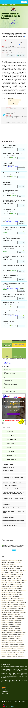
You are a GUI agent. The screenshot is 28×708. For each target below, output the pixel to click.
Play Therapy (4, 600)
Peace (19, 650)
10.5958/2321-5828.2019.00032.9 (11, 288)
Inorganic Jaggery (17, 606)
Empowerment (10, 590)
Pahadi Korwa (4, 580)
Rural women (4, 590)
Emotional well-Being (5, 602)
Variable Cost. (4, 608)
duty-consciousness (5, 564)
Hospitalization (13, 598)
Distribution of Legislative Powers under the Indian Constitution (14, 162)
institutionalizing (11, 568)
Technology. (18, 562)
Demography (4, 574)
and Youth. (22, 652)
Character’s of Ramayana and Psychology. (9, 566)
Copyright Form (9, 380)
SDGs (14, 652)
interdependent (4, 648)
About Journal (5, 4)
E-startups (12, 576)
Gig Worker (4, 584)
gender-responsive (18, 588)
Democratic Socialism (8, 321)
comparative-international (6, 650)
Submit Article (8, 369)
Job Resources (10, 98)
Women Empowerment (19, 610)
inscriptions (15, 656)
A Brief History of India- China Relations (12, 218)
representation (12, 642)
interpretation (12, 564)
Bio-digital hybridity (5, 626)
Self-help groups (4, 592)
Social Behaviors (16, 596)
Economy (16, 572)
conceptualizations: (12, 648)
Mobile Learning (11, 560)
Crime (21, 572)
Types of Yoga (4, 604)
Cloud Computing (12, 618)
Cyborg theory (11, 624)
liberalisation (24, 580)
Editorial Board (17, 701)
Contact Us (12, 4)
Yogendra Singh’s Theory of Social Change (13, 294)
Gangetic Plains (4, 640)
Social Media (4, 596)
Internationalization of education (19, 632)
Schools (20, 594)
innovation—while (12, 630)
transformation (4, 582)
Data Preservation (5, 618)
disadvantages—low (5, 586)
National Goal (9, 652)
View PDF (11, 55)
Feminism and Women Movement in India (13, 153)
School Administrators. (6, 598)
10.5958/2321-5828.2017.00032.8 (11, 231)
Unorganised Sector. (10, 584)
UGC (18, 570)
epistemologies (22, 646)
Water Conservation (5, 610)
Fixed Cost (23, 606)
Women (9, 580)
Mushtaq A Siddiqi (9, 40)
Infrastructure (20, 574)
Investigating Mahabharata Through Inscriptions (11, 311)
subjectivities (4, 622)
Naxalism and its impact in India (10, 275)
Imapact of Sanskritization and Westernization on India (10, 191)
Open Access (4, 620)
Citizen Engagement (5, 646)
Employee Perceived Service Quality (14, 100)
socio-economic (18, 584)
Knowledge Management (18, 616)
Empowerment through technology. (8, 628)
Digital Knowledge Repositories (7, 616)
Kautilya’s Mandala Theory (9, 145)
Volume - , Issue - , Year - (14, 52)
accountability (19, 566)
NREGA (23, 582)
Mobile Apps (4, 562)
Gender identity (18, 624)
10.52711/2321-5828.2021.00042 (11, 250)
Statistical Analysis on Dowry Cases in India (13, 246)
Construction (10, 654)
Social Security (10, 582)
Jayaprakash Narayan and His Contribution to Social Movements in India (14, 200)
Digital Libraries (10, 620)
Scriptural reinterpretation (14, 626)
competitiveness (4, 630)
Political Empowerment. (14, 646)
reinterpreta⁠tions (18, 622)
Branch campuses (5, 634)
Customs (13, 580)
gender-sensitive (18, 636)
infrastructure (17, 614)
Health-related (4, 636)
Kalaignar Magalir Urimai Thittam (19, 590)
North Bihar (18, 638)
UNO (18, 652)
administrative (4, 568)
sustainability (11, 588)
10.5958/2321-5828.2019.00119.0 (11, 221)
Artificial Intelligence (20, 618)
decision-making (16, 612)
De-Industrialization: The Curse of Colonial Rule (13, 266)
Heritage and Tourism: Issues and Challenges (14, 227)
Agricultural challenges (13, 640)
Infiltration (12, 572)
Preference (4, 578)
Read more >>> (23, 360)
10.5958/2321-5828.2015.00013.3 (11, 44)
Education (12, 610)
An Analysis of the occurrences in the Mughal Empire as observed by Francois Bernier (14, 237)
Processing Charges (9, 387)
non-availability (15, 604)
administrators (15, 594)
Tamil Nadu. (19, 592)
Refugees (7, 572)
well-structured (4, 560)
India (16, 103)
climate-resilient (4, 638)
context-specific (19, 642)
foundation (4, 656)
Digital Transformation (5, 576)
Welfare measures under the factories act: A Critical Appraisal (14, 181)
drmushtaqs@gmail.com (21, 42)
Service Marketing (11, 103)
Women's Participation (14, 644)
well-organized (4, 654)
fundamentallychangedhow (6, 594)
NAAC (24, 570)
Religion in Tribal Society (9, 209)
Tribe (14, 578)
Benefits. (9, 604)
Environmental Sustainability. (7, 612)
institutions (9, 656)
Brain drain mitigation (13, 634)
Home (3, 701)
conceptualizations (20, 648)
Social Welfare (20, 608)
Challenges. (9, 578)
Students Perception (11, 562)
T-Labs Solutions (10, 706)
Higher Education (19, 560)
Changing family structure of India (11, 172)
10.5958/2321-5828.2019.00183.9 (11, 315)
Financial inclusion (12, 592)
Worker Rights (17, 582)
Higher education (13, 570)
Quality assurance (5, 570)
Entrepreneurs (18, 576)
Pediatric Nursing (20, 600)
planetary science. (21, 656)
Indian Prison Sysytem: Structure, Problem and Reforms (13, 284)
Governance (21, 644)
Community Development (12, 608)
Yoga (17, 602)
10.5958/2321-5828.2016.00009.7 (11, 166)
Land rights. (20, 640)
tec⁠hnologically (4, 624)
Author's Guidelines (10, 373)
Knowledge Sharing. (18, 620)
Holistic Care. (13, 602)
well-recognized (20, 598)
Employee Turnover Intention (13, 101)
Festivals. (18, 580)
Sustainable (4, 652)
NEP (21, 570)
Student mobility (9, 632)
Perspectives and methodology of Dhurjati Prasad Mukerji (13, 256)
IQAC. (3, 572)
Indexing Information (10, 391)
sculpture (16, 654)
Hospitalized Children (11, 600)
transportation (21, 604)
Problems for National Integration (11, 302)
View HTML (21, 55)
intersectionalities (5, 642)
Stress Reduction (23, 602)
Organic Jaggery (9, 606)
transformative (17, 628)
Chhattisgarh (18, 578)
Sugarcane (3, 606)
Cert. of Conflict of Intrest (11, 384)
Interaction (9, 596)
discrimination (12, 586)
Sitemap (23, 701)
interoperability (23, 612)
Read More (21, 149)
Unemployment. (13, 574)
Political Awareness (5, 644)
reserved (21, 654)
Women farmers (12, 638)
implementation (4, 588)
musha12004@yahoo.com (10, 42)
